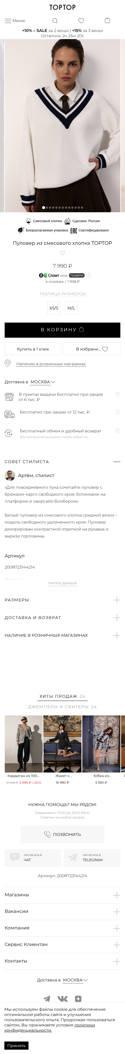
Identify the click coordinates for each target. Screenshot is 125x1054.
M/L (71, 308)
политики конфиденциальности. (49, 1027)
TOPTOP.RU (62, 7)
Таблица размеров (63, 294)
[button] (43, 207)
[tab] (62, 697)
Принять (16, 1045)
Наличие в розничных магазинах (51, 363)
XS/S (53, 308)
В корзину (59, 330)
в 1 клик (33, 349)
